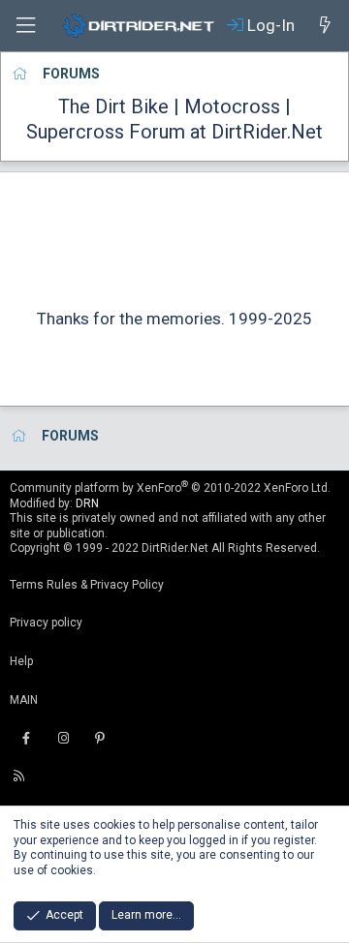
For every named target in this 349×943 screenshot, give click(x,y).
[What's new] (324, 25)
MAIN (24, 700)
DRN (87, 503)
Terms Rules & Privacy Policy (87, 585)
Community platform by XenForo (170, 488)
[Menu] (25, 25)
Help (21, 661)
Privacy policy (46, 622)
